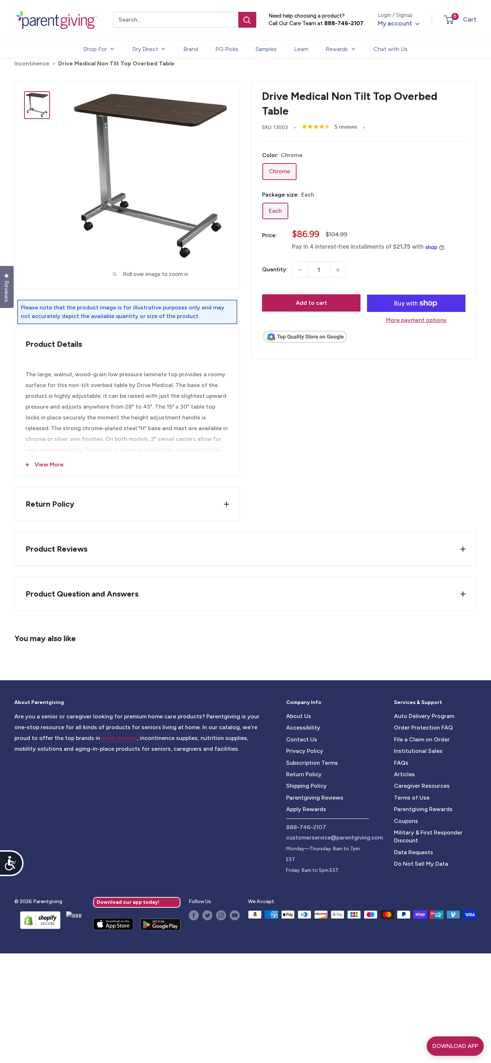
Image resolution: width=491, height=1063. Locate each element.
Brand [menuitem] (190, 49)
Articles (404, 774)
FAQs (401, 762)
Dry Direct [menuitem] (145, 49)
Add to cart (311, 303)
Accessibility (303, 727)
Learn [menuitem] (301, 49)
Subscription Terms (312, 762)
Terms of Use (412, 797)
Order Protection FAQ (423, 727)
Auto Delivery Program (424, 716)
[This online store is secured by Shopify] (37, 920)
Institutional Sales (418, 750)
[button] (449, 19)
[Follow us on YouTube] (235, 915)
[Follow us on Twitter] (207, 915)
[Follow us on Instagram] (221, 915)
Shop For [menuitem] (95, 49)
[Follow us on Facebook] (194, 915)
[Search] (247, 20)
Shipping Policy (306, 785)
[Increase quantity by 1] (337, 269)
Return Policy (304, 774)
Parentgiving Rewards (423, 809)
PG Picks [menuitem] (226, 49)
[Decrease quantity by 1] (299, 269)
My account (396, 23)
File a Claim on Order (422, 739)
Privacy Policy (304, 750)
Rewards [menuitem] (337, 49)
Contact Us (301, 739)
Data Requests (413, 852)
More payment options (416, 320)
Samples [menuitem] (266, 49)
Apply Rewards (306, 809)
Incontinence (31, 63)
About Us (298, 716)
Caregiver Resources (422, 785)
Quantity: (275, 269)
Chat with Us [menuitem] (390, 49)
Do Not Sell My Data (421, 863)
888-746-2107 (343, 23)
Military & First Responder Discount (428, 836)
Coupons (406, 821)
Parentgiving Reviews (314, 797)
